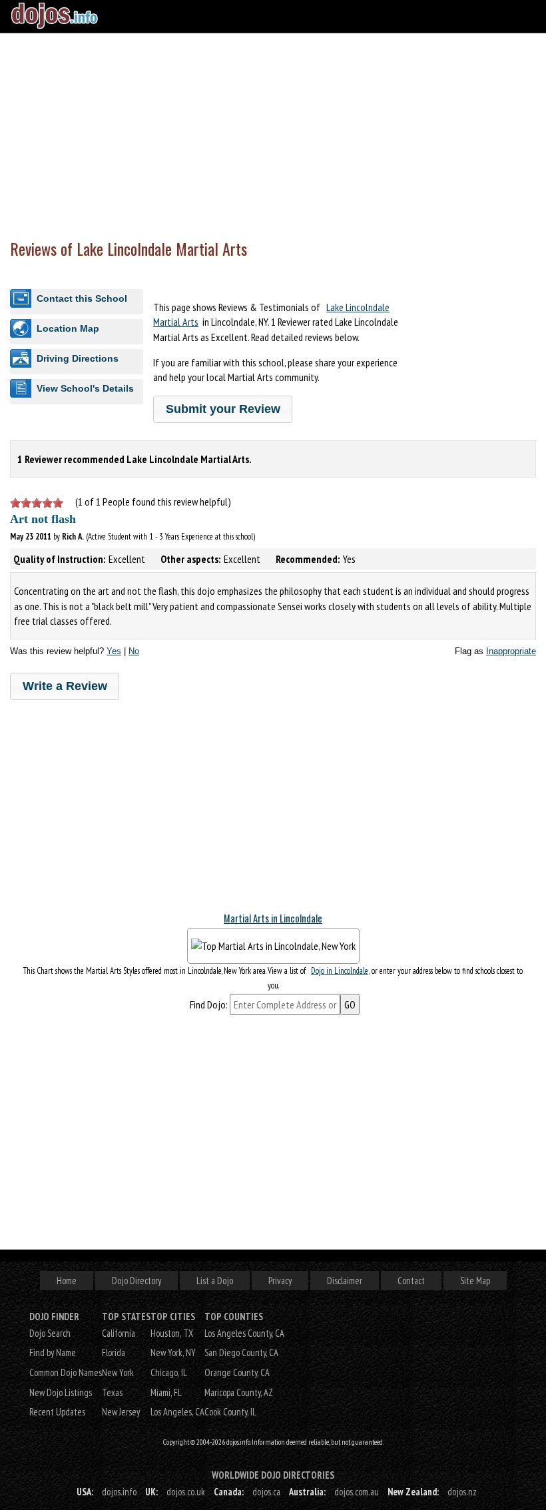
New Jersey (121, 1411)
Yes (114, 651)
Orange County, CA (237, 1372)
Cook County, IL (230, 1411)
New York (118, 1372)
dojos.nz (462, 1491)
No (134, 651)
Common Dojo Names (65, 1372)
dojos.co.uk (185, 1491)
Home (67, 1280)
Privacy (280, 1280)
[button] (222, 409)
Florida (113, 1352)
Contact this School (82, 298)
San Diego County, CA (241, 1352)
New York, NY (173, 1352)
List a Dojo (214, 1280)
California (118, 1333)
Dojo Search (50, 1333)
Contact (411, 1280)
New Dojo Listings (60, 1392)
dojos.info (119, 1491)
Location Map (68, 328)
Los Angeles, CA (177, 1411)
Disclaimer (344, 1280)
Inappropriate (511, 651)
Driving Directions (78, 358)
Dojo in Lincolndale (339, 970)
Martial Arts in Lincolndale (273, 918)
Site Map (475, 1280)
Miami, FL (166, 1392)
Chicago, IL (168, 1372)
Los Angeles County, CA (244, 1333)
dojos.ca (266, 1491)
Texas (112, 1392)
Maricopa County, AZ (238, 1392)
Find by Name (52, 1352)
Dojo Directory (136, 1280)
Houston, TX (171, 1333)
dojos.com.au (356, 1491)
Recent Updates (57, 1411)
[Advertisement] (273, 133)
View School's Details (85, 388)
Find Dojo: (209, 1004)
